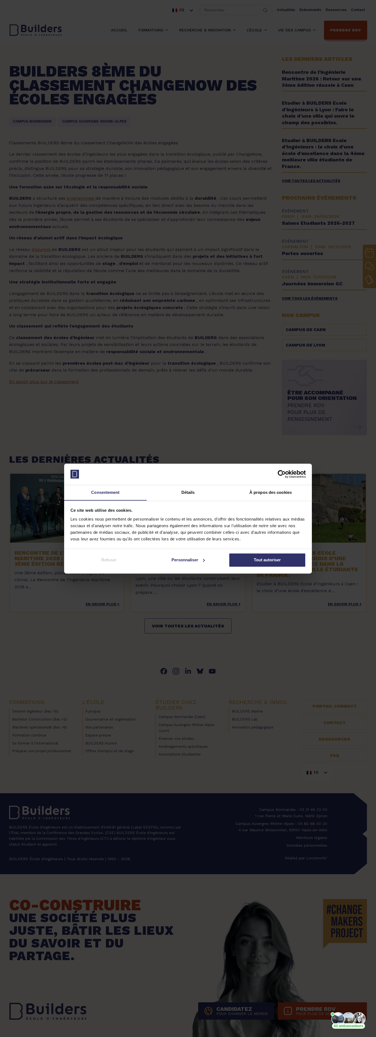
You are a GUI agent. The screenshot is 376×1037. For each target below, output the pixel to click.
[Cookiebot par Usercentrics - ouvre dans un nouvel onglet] (282, 474)
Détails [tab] (188, 492)
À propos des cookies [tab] (270, 492)
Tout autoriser (267, 559)
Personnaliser (184, 559)
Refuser (108, 559)
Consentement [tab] (105, 492)
